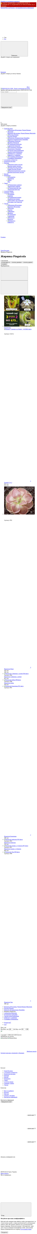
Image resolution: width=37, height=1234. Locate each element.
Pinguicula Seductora (10, 842)
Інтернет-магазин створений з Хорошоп (12, 1053)
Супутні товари (8, 191)
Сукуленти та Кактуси (10, 160)
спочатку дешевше (17, 262)
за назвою (4, 264)
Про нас (7, 8)
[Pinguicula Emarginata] (20, 686)
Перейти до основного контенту (10, 1)
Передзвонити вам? (6, 107)
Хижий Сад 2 (8, 482)
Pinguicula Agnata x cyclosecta (12, 849)
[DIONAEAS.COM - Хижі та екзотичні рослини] (9, 1033)
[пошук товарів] (14, 100)
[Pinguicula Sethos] (20, 680)
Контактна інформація (27, 8)
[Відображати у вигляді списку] (14, 287)
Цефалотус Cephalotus (10, 1017)
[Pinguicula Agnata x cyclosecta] (20, 846)
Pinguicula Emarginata (10, 836)
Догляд (6, 203)
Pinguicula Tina (8, 1002)
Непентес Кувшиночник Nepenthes (14, 1010)
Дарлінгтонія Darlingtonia (11, 1016)
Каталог (3, 8)
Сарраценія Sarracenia (10, 1013)
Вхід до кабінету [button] (9, 1091)
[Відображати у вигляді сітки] (14, 273)
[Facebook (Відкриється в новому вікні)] (14, 34)
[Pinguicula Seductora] (20, 839)
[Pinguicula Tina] (20, 852)
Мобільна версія (31, 1051)
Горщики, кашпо (9, 192)
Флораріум (7, 175)
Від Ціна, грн (5, 1029)
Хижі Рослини (8, 128)
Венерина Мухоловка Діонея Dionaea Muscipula (18, 1007)
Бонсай (6, 174)
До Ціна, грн (17, 1029)
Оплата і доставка (15, 8)
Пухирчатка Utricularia (10, 1014)
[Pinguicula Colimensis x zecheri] (20, 673)
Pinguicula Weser (9, 669)
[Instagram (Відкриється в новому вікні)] (14, 21)
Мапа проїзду (5, 1173)
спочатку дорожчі (27, 262)
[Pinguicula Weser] (20, 501)
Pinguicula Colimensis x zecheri (13, 676)
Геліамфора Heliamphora (11, 1019)
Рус (5, 39)
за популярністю (5, 262)
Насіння (6, 163)
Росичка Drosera (9, 1008)
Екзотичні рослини (9, 161)
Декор (6, 183)
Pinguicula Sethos (9, 683)
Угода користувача (25, 1229)
